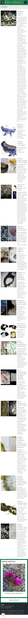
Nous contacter (14, 600)
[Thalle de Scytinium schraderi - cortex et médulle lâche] (8, 531)
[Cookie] (3, 615)
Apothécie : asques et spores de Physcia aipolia (22, 160)
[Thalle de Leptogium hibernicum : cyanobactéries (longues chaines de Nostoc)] (8, 483)
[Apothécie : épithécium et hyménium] (8, 131)
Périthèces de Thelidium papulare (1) (21, 249)
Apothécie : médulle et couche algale (21, 143)
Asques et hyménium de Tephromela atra (21, 228)
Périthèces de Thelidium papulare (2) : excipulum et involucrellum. (21, 276)
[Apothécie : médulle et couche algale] (8, 148)
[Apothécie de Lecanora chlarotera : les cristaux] (8, 191)
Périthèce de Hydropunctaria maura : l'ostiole (21, 302)
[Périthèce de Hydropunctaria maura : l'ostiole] (8, 307)
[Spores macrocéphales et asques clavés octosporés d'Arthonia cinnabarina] (8, 377)
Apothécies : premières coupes (20, 13)
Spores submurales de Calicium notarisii (22, 403)
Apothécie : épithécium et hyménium (21, 126)
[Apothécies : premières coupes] (8, 18)
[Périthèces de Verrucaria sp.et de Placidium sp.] (8, 330)
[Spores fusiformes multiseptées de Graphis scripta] (8, 348)
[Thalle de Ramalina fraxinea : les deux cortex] (8, 508)
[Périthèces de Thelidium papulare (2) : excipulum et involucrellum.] (8, 279)
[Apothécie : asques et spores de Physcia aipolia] (8, 165)
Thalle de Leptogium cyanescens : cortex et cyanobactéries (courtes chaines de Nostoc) (22, 442)
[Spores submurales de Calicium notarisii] (8, 408)
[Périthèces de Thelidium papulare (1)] (8, 255)
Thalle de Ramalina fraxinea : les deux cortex (22, 503)
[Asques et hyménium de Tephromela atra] (8, 233)
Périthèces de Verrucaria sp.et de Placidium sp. (21, 325)
